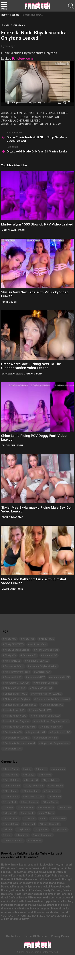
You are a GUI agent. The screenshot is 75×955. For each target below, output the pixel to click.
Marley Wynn (9, 230)
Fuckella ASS (12, 113)
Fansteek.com (22, 58)
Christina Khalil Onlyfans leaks (20, 704)
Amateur (42, 769)
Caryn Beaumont (35, 785)
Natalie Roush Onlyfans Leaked (52, 721)
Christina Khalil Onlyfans (17, 699)
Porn (21, 230)
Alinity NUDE (47, 638)
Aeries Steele (12, 769)
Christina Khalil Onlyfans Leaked (53, 699)
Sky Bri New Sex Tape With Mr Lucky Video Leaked (34, 294)
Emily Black (11, 802)
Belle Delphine (12, 780)
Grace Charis (51, 802)
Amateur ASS (30, 655)
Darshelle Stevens (34, 796)
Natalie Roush (12, 818)
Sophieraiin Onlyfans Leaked (20, 743)
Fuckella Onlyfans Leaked (21, 120)
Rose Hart (30, 824)
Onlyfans (29, 373)
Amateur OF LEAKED (37, 660)
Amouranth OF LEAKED (17, 682)
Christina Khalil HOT (42, 688)
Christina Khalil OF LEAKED (47, 693)
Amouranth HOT (36, 677)
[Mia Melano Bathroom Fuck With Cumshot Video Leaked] (37, 550)
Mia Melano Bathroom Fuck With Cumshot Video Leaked (33, 581)
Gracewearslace (12, 373)
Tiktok (8, 835)
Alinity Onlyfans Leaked (17, 649)
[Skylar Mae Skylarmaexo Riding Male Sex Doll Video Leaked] (37, 478)
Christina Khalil (31, 791)
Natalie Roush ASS (14, 710)
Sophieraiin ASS (13, 732)
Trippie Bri (23, 835)
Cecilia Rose (56, 785)
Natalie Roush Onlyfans (17, 721)
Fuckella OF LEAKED (16, 116)
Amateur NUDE (12, 660)
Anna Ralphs (11, 774)
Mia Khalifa (28, 813)
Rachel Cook (11, 824)
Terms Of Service (35, 936)
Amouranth (59, 769)
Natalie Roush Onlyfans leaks (20, 726)
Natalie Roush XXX (51, 726)
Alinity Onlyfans (38, 644)
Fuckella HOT (34, 113)
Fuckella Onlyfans (47, 116)
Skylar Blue (24, 829)
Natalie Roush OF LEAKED (46, 715)
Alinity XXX (10, 655)
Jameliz (9, 807)
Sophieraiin (42, 829)
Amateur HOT (50, 655)
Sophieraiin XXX (13, 748)
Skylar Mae (16, 517)
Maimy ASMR (47, 807)
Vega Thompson (43, 835)
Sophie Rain (60, 829)
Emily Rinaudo (30, 802)
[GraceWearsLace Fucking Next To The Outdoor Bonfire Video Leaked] (37, 335)
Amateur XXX (43, 671)
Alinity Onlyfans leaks (47, 649)
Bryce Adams (51, 780)
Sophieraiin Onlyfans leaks (55, 743)
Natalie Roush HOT (41, 710)
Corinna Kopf (52, 791)
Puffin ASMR (59, 818)
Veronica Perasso (14, 840)
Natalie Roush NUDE (15, 715)
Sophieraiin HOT (36, 732)
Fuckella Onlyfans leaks (21, 124)
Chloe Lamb (8, 445)
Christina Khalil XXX (53, 704)
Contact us (13, 936)
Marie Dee (65, 807)
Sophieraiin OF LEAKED (17, 737)
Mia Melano (9, 589)
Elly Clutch (55, 796)
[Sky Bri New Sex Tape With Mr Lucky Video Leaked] (37, 263)
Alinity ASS (10, 638)
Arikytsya (29, 774)
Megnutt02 (10, 813)
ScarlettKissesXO (50, 824)
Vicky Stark (35, 840)
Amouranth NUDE (60, 677)
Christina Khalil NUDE (16, 693)
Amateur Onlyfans (14, 666)
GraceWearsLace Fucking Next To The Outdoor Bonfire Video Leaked (31, 366)
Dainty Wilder (12, 796)
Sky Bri (13, 302)
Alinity (28, 769)
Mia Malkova (47, 813)
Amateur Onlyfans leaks (17, 671)
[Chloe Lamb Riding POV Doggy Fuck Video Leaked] (37, 406)
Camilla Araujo (12, 785)
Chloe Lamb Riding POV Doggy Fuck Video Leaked (34, 438)
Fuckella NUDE (58, 113)
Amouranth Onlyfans (46, 682)
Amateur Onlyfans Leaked (43, 666)
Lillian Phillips (26, 807)
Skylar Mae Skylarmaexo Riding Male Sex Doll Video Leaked (36, 509)
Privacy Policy (60, 936)
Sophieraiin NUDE (61, 732)
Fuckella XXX (51, 124)
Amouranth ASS (13, 677)
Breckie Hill (32, 780)
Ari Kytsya (46, 774)
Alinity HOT (28, 638)
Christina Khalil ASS (15, 688)
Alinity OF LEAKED (14, 644)
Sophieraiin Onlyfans (46, 737)
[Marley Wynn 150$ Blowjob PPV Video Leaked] (37, 195)
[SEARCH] (71, 5)
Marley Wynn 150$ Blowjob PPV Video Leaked (37, 224)
